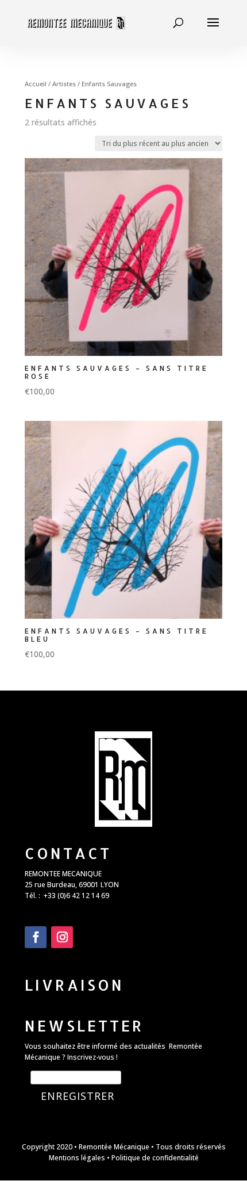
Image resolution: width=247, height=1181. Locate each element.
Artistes (64, 83)
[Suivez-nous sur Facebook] (36, 937)
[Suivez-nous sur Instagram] (62, 937)
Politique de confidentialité (155, 1158)
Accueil (36, 83)
